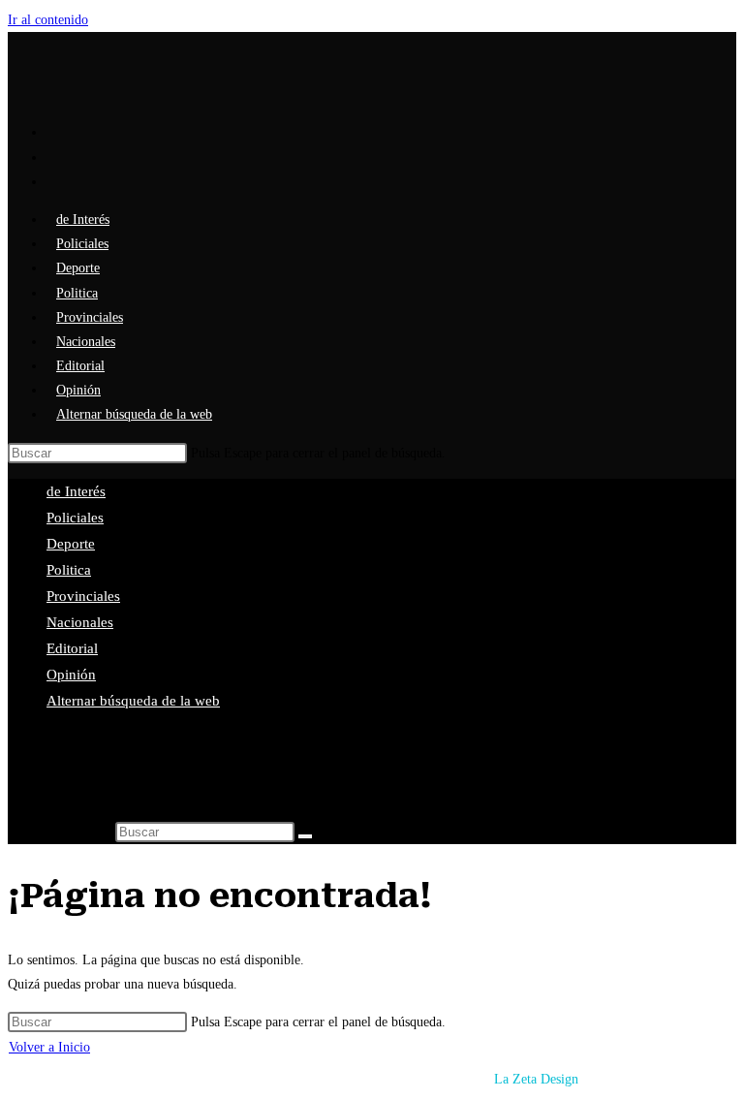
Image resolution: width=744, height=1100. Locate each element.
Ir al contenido (48, 20)
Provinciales (83, 596)
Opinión (71, 674)
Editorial (72, 648)
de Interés (76, 491)
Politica (68, 570)
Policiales (75, 517)
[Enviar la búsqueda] (305, 836)
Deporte (70, 543)
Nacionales (79, 622)
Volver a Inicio (49, 1047)
